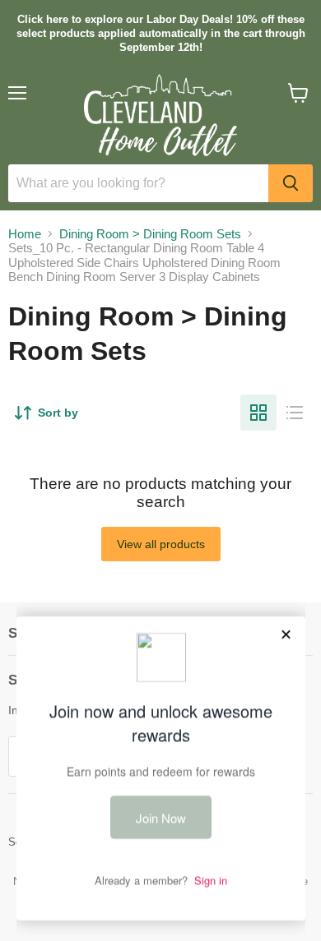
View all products (161, 544)
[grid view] (258, 412)
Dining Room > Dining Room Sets (150, 234)
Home (24, 234)
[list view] (295, 412)
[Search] (290, 183)
